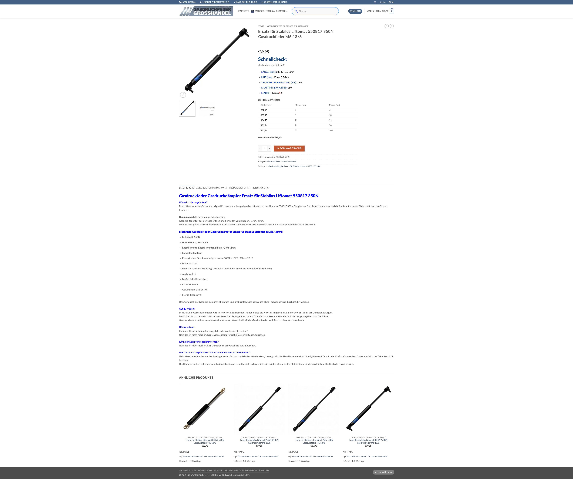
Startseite (243, 11)
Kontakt (383, 2)
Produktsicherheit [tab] (239, 188)
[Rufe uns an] (392, 2)
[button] (375, 2)
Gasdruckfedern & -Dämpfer (270, 11)
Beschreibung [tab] (186, 188)
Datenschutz (205, 470)
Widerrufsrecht (248, 470)
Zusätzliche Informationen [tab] (211, 188)
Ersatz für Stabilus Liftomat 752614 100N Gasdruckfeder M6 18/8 (259, 441)
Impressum (184, 470)
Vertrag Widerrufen (383, 472)
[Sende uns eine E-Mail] (390, 2)
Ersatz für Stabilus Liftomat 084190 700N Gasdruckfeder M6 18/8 (205, 441)
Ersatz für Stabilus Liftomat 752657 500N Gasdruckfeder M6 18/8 (314, 441)
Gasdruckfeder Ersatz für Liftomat (287, 27)
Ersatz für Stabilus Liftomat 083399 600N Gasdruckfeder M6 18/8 (368, 441)
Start (261, 27)
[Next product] (387, 26)
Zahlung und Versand (226, 470)
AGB (194, 470)
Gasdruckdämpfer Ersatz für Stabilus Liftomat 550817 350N (294, 166)
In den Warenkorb (289, 148)
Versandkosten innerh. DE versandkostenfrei (203, 457)
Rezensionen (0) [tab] (260, 188)
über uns (264, 470)
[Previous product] (392, 26)
